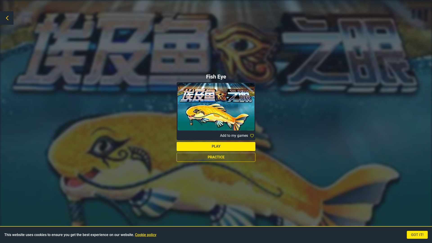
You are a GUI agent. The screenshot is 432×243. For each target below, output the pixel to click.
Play (216, 146)
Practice (216, 157)
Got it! (417, 235)
